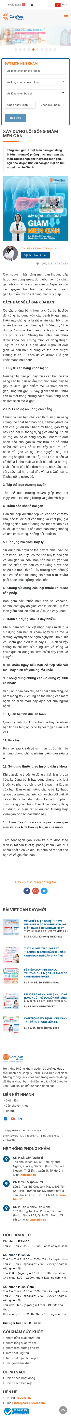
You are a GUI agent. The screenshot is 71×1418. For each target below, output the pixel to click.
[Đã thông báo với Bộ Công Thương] (16, 1411)
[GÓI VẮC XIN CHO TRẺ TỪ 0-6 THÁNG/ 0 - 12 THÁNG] (35, 35)
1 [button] (16, 49)
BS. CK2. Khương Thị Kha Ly (45, 936)
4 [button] (29, 49)
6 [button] (37, 49)
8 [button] (46, 49)
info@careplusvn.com (29, 1403)
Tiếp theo (15, 117)
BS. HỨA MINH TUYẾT (41, 1006)
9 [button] (51, 49)
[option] (35, 35)
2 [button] (20, 49)
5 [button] (33, 49)
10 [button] (55, 49)
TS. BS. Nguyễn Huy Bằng (43, 1027)
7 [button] (42, 49)
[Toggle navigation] (66, 16)
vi (63, 4)
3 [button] (24, 49)
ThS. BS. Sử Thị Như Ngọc (43, 982)
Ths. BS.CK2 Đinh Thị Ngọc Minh (41, 248)
